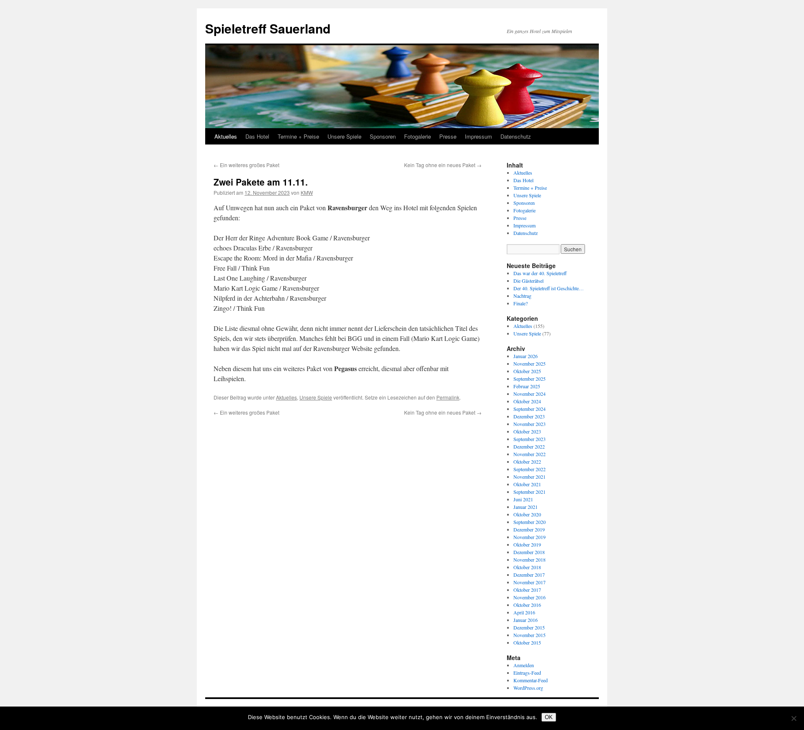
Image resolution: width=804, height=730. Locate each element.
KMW (307, 192)
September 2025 (529, 378)
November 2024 (529, 393)
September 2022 (529, 469)
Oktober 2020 (527, 514)
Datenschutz (515, 136)
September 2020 (529, 521)
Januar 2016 (525, 620)
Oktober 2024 (527, 401)
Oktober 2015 (527, 642)
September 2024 (529, 408)
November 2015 (529, 635)
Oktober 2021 (527, 484)
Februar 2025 (526, 386)
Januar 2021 (525, 506)
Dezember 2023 (529, 416)
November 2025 (529, 363)
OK (549, 717)
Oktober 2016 (527, 604)
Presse (447, 136)
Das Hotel (257, 136)
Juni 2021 (523, 499)
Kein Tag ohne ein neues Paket (443, 164)
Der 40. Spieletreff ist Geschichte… (548, 288)
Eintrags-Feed (527, 672)
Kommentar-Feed (530, 680)
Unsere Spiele (344, 136)
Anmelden (523, 665)
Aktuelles (225, 136)
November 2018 (529, 559)
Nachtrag (522, 295)
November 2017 (529, 582)
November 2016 (529, 597)
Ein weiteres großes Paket (246, 164)
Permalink (447, 397)
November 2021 (529, 476)
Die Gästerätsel (528, 280)
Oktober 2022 (527, 461)
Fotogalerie (417, 136)
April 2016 (524, 612)
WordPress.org (528, 687)
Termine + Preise (298, 136)
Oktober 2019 (527, 544)
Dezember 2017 (529, 574)
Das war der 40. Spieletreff (540, 273)
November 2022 (529, 454)
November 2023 (529, 423)
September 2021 (529, 491)
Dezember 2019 (529, 529)
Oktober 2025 (527, 371)
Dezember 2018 (529, 552)
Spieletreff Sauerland (267, 28)
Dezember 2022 (529, 446)
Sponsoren (383, 136)
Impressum (478, 136)
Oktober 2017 (527, 589)
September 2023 (529, 439)
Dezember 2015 (529, 627)
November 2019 (529, 537)
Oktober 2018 (527, 567)
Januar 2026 (525, 356)
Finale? (520, 303)
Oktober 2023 (527, 431)
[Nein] (793, 718)
